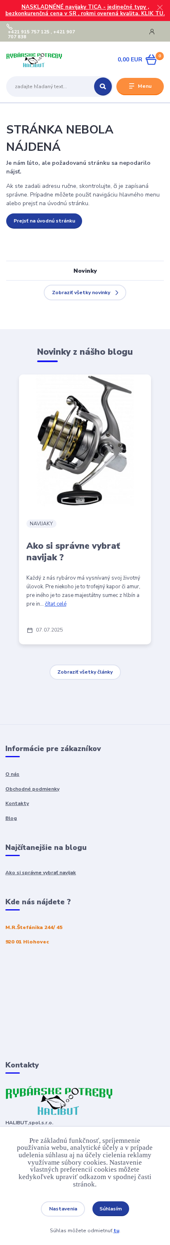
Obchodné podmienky (32, 789)
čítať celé (55, 604)
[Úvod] (34, 60)
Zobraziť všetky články (85, 672)
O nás (12, 774)
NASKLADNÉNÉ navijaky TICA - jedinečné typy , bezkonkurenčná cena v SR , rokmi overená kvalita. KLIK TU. (85, 10)
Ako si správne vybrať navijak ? (73, 551)
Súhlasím (110, 1208)
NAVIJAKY (41, 523)
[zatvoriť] (159, 8)
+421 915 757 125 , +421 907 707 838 (41, 35)
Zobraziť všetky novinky (81, 292)
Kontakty (17, 803)
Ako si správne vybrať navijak (40, 872)
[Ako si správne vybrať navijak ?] (85, 440)
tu (116, 1230)
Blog (11, 818)
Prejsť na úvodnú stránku (44, 221)
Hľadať (103, 86)
